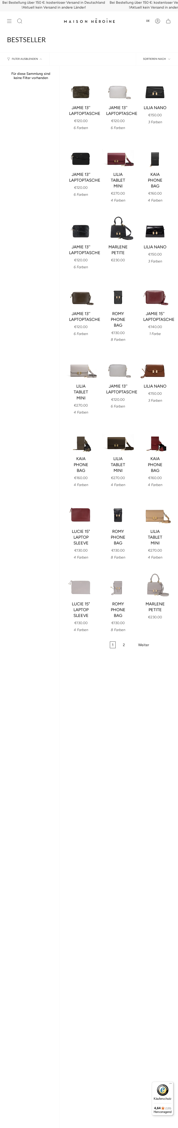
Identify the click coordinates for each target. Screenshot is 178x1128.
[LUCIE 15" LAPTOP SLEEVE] (81, 511)
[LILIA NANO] (155, 87)
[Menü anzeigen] (9, 21)
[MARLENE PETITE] (118, 226)
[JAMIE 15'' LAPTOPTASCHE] (155, 293)
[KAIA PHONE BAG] (155, 154)
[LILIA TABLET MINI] (118, 154)
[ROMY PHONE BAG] (118, 293)
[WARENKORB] (168, 21)
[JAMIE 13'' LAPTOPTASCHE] (81, 87)
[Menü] (170, 1084)
